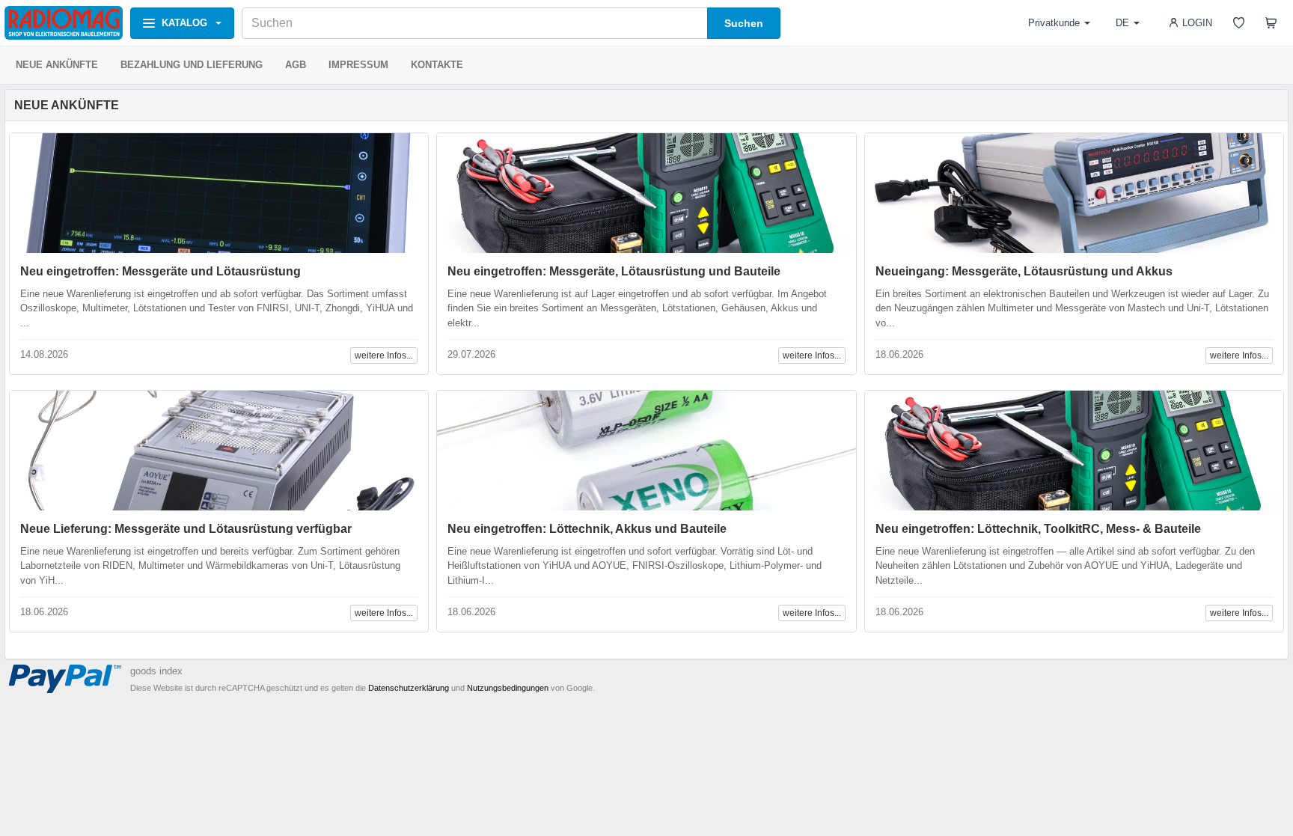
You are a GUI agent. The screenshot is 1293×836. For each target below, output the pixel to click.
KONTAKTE (437, 64)
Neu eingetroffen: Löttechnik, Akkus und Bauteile (587, 528)
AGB (295, 64)
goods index (156, 671)
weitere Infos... (384, 355)
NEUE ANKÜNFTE (57, 64)
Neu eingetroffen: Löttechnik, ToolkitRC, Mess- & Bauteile (1038, 528)
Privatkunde (1054, 22)
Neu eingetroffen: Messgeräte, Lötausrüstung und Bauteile (613, 271)
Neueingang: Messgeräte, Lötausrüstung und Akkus (1024, 271)
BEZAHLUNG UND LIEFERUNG (191, 64)
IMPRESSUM (358, 64)
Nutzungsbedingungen (507, 687)
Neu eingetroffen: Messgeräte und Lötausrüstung (160, 271)
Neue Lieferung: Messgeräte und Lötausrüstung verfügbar (186, 528)
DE (1122, 22)
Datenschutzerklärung (408, 687)
